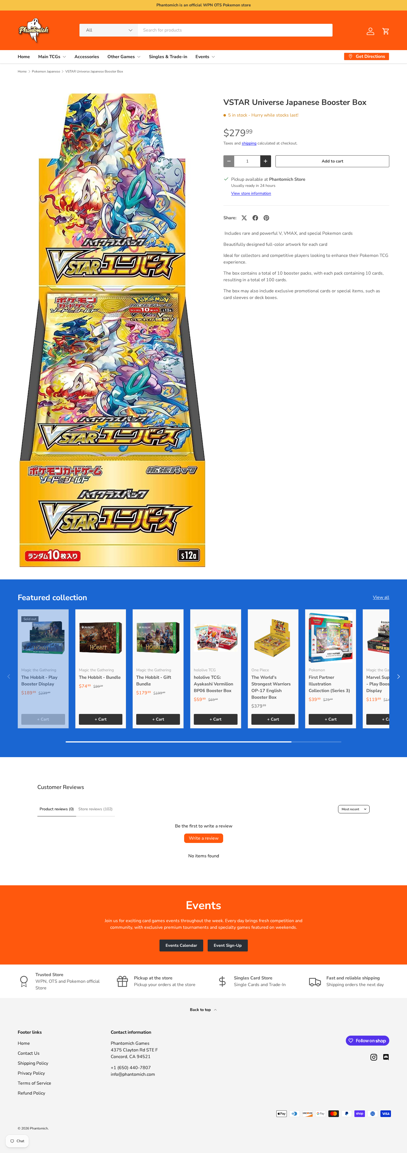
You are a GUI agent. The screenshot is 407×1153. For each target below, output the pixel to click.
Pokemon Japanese (46, 71)
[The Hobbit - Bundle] (101, 638)
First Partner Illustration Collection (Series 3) (329, 684)
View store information (251, 193)
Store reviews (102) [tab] (95, 809)
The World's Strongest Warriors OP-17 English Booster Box (271, 687)
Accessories (86, 56)
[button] (386, 31)
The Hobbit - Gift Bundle (153, 680)
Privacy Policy (31, 1073)
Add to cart (332, 161)
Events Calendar (181, 945)
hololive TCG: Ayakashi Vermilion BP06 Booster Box (213, 684)
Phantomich (39, 1128)
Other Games (121, 56)
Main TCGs (49, 56)
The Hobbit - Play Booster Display (39, 680)
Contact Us (29, 1053)
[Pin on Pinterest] (266, 217)
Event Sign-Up (228, 945)
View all (381, 597)
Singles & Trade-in (168, 56)
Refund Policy (31, 1093)
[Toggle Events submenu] (213, 56)
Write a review (203, 838)
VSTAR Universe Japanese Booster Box (94, 71)
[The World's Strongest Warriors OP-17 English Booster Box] (273, 638)
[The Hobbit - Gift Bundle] (158, 638)
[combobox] (206, 30)
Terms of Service (34, 1083)
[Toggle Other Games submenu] (138, 56)
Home (24, 56)
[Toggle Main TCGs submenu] (64, 56)
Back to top (201, 1009)
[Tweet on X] (244, 217)
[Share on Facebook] (255, 217)
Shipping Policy (33, 1063)
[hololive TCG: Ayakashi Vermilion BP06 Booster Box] (216, 638)
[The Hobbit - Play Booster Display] (43, 638)
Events (202, 56)
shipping (249, 143)
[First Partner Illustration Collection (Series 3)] (330, 638)
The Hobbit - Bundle (100, 677)
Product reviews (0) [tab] (57, 809)
